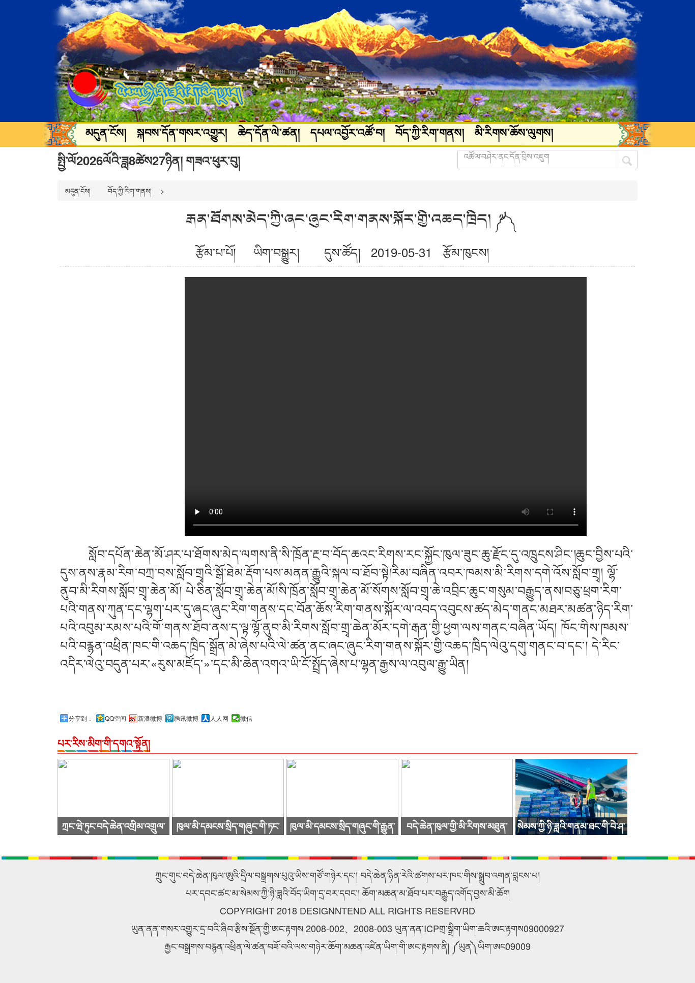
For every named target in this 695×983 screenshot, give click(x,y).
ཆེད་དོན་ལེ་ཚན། (269, 132)
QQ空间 (115, 718)
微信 (246, 718)
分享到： (81, 718)
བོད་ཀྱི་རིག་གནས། (430, 132)
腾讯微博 (186, 718)
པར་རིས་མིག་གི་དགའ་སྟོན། (103, 742)
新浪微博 (150, 718)
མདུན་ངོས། (106, 132)
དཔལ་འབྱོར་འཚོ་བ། (347, 132)
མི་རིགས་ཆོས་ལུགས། (514, 132)
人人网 (219, 718)
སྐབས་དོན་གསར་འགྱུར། (182, 132)
